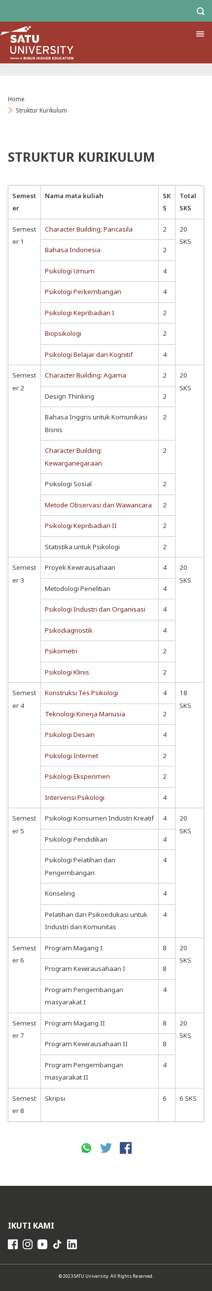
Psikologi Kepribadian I (79, 312)
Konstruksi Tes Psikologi (81, 692)
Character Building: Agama (85, 375)
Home (16, 99)
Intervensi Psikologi (75, 797)
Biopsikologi (63, 333)
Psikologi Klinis (67, 672)
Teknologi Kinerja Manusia (85, 713)
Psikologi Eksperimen (77, 776)
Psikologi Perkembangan (83, 291)
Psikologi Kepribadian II (81, 525)
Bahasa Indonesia (73, 249)
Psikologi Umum (70, 270)
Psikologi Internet (71, 755)
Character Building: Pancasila (89, 229)
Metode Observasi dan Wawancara (98, 504)
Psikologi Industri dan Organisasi (95, 609)
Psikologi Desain (70, 734)
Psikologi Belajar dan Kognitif (89, 354)
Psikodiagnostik (69, 630)
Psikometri (61, 650)
